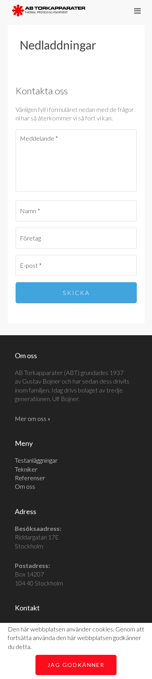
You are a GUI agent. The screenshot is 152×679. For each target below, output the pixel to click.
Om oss (25, 486)
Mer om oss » (32, 418)
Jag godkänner (76, 664)
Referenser (30, 477)
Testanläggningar (36, 460)
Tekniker (26, 469)
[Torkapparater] (49, 11)
